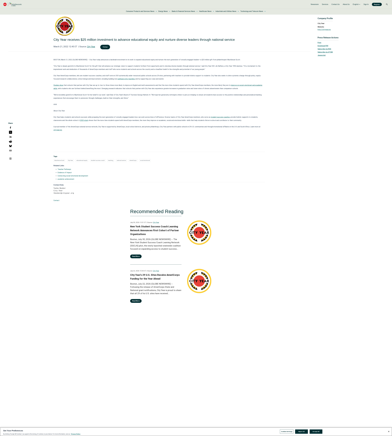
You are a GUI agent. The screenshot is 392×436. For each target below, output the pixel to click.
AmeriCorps (133, 160)
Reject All (301, 431)
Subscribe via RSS (324, 49)
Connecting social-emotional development (73, 176)
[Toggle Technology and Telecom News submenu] (265, 11)
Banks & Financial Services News (183, 11)
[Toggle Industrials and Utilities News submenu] (238, 11)
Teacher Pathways (64, 169)
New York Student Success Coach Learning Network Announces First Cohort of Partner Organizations (154, 230)
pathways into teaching (126, 79)
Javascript (322, 55)
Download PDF (323, 46)
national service (121, 160)
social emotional (145, 160)
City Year (91, 46)
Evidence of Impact (65, 173)
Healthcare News (205, 11)
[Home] (12, 4)
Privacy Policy (75, 434)
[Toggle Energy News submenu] (170, 11)
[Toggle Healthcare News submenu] (213, 11)
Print (319, 43)
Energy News (163, 11)
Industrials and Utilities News (225, 11)
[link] (315, 4)
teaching (110, 160)
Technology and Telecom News (251, 11)
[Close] (388, 431)
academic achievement (66, 179)
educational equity (81, 160)
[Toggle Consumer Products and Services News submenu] (156, 11)
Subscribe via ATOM (325, 52)
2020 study (84, 120)
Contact (56, 200)
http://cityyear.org (324, 30)
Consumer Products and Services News (140, 11)
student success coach (98, 160)
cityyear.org (57, 130)
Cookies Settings (286, 431)
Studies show (58, 85)
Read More (136, 256)
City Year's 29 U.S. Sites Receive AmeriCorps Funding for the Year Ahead (155, 277)
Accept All (316, 431)
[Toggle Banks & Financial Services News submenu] (197, 11)
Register (377, 4)
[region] (196, 431)
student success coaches (220, 117)
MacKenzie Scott (59, 160)
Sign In (366, 4)
